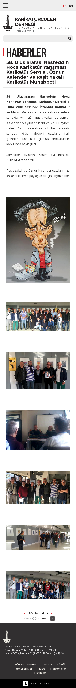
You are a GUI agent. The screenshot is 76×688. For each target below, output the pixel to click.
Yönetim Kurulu (25, 664)
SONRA (42, 618)
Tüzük (61, 664)
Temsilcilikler (23, 668)
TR (64, 5)
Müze (41, 668)
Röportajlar (58, 668)
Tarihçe (46, 664)
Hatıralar (40, 672)
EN (71, 5)
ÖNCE (27, 618)
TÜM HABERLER (38, 613)
